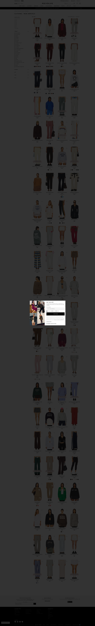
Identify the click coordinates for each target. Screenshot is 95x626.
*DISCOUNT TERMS (48, 321)
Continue (55, 313)
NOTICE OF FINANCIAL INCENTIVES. (59, 319)
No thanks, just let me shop (51, 323)
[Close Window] (64, 301)
